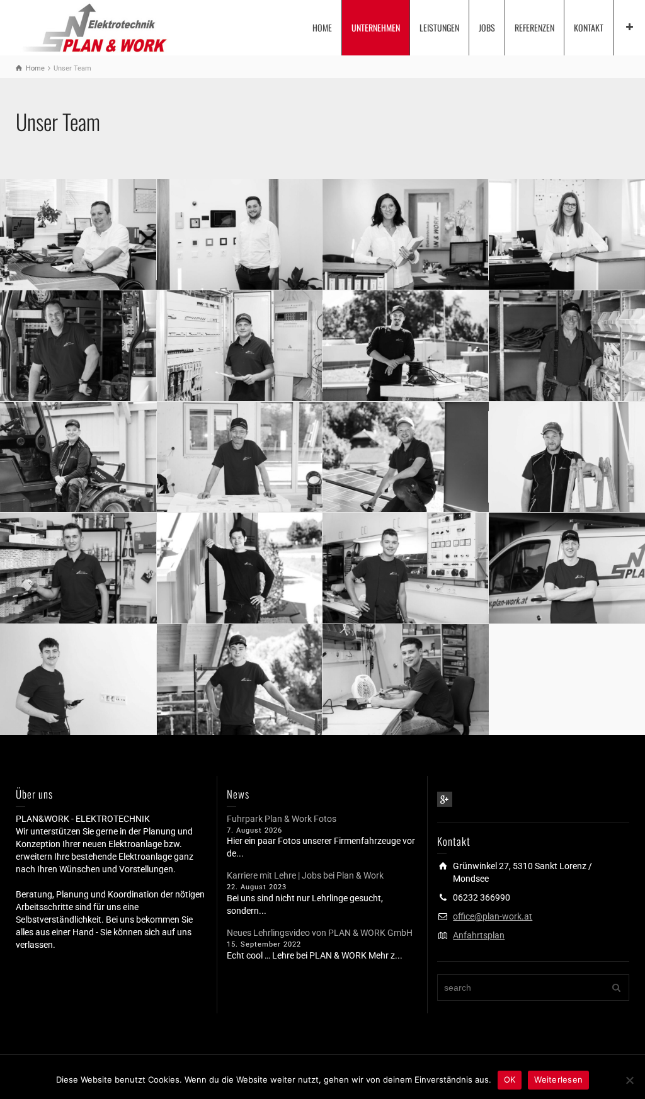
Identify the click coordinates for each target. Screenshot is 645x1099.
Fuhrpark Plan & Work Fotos (281, 819)
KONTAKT (588, 27)
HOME (322, 27)
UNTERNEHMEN (375, 27)
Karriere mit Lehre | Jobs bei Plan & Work (305, 875)
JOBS (487, 27)
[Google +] (444, 799)
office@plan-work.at (492, 916)
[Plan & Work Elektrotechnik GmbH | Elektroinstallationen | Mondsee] (93, 26)
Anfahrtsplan (479, 935)
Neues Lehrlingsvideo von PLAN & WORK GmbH (320, 933)
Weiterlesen (558, 1079)
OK (510, 1079)
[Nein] (629, 1080)
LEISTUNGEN (439, 27)
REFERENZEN (534, 27)
